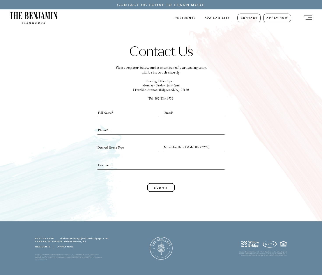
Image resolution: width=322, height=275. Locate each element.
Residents (185, 18)
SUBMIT (161, 187)
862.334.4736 (163, 98)
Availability (217, 18)
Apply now (277, 18)
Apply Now (65, 246)
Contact (249, 18)
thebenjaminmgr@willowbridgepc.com (84, 238)
